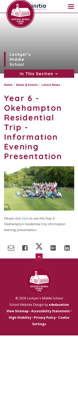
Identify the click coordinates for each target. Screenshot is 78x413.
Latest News (51, 85)
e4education (59, 304)
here (25, 218)
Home (8, 85)
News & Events (27, 85)
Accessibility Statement (50, 311)
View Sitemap (17, 311)
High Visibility (20, 317)
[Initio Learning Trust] (39, 6)
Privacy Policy (45, 317)
